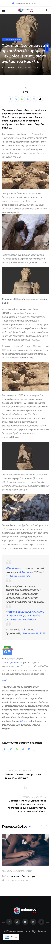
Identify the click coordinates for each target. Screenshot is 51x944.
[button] (41, 826)
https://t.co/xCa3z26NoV (21, 611)
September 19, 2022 (33, 633)
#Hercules (33, 615)
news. (16, 662)
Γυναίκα (13, 871)
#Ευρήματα (12, 568)
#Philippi (21, 615)
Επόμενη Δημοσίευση (33, 797)
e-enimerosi (10, 67)
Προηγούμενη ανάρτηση (19, 771)
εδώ (21, 721)
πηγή (4, 680)
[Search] (47, 10)
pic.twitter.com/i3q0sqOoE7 (21, 619)
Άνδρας (5, 871)
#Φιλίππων (26, 572)
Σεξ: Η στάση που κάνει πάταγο (18, 876)
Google (9, 662)
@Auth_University (19, 576)
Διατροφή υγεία (25, 871)
